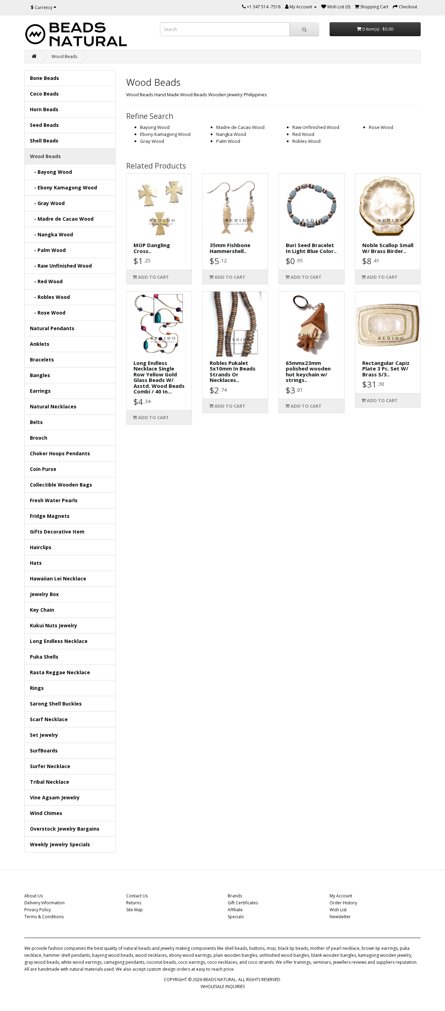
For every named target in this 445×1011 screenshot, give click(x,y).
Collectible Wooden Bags (61, 484)
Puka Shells (44, 656)
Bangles (40, 375)
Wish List (338, 910)
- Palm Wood (48, 250)
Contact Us (137, 896)
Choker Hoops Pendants (60, 453)
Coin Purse (43, 469)
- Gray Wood (47, 203)
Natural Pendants (52, 328)
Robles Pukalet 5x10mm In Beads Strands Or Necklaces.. (233, 371)
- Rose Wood (47, 312)
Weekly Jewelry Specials (60, 844)
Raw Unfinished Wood (315, 127)
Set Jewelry (44, 735)
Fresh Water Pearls (54, 500)
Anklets (39, 344)
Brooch (38, 437)
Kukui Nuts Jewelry (53, 625)
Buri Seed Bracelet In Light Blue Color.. (311, 248)
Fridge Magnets (50, 516)
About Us (33, 896)
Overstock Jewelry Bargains (64, 828)
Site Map (134, 910)
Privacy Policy (37, 910)
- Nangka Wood (51, 234)
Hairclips (40, 547)
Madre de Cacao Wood (240, 127)
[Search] (304, 29)
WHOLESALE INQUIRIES (223, 986)
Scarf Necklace (49, 719)
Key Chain (42, 609)
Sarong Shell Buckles (56, 703)
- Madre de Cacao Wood (62, 218)
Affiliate (235, 910)
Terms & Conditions (44, 917)
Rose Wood (381, 127)
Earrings (40, 391)
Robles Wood (306, 141)
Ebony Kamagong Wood (165, 134)
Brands (235, 896)
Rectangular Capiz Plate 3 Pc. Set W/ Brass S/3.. (386, 368)
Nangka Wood (231, 134)
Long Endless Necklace (59, 641)
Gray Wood (152, 141)
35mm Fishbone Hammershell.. (230, 248)
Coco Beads (44, 93)
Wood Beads (64, 56)
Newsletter (340, 917)
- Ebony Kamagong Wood (63, 187)
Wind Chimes (46, 813)
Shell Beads (44, 140)
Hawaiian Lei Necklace (58, 578)
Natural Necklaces (53, 406)
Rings (37, 688)
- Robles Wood (50, 297)
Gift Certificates (243, 903)
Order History (343, 903)
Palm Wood (228, 141)
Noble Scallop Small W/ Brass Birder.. (387, 248)
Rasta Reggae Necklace (60, 672)
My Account (341, 896)
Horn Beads (44, 109)
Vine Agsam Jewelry (55, 797)
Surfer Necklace (50, 766)
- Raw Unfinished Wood (61, 265)
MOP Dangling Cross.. (152, 248)
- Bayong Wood (51, 172)
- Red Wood (46, 281)
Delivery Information (44, 903)
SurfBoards (44, 750)
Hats (36, 563)
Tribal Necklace (49, 781)
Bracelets (42, 359)
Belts (36, 422)
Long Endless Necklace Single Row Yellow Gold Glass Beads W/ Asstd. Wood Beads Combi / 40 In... (159, 377)
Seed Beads (44, 125)
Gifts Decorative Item (57, 531)
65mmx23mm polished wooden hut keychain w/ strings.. (308, 371)
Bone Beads (44, 78)
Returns (133, 903)
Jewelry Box (44, 594)
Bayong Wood (155, 127)
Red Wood (303, 134)
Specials (236, 917)
